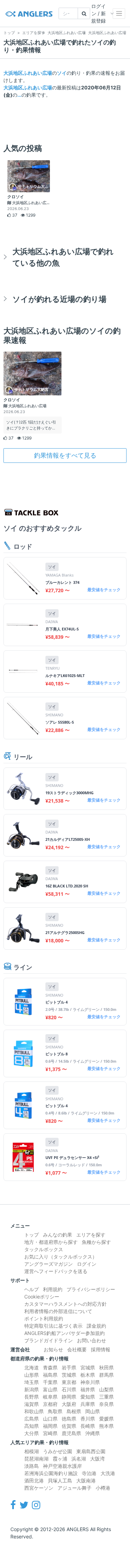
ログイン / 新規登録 (98, 13)
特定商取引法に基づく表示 (53, 1326)
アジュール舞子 (75, 1488)
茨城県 (69, 1375)
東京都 (69, 1382)
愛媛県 (106, 1419)
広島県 (31, 1419)
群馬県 (106, 1375)
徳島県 (69, 1419)
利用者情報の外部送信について (58, 1311)
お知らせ (53, 1349)
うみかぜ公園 (57, 1451)
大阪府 (69, 1404)
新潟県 (31, 1389)
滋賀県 (31, 1404)
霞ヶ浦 (60, 1459)
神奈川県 (90, 1382)
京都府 (50, 1404)
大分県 (31, 1433)
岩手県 (69, 1367)
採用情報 (100, 1349)
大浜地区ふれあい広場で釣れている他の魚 (63, 257)
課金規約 (96, 1326)
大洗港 (108, 1473)
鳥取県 (55, 1411)
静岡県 (69, 1397)
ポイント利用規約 (43, 1318)
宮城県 (87, 1367)
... (19, 95)
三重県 (106, 1397)
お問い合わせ (91, 1340)
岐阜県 (50, 1397)
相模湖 (31, 1451)
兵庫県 (87, 1404)
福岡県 (50, 1426)
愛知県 (87, 1397)
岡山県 (92, 1411)
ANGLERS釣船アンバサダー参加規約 (64, 1333)
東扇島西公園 (90, 1451)
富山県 (50, 1389)
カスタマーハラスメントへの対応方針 (65, 1304)
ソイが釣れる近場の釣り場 (59, 299)
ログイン (86, 1264)
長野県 (31, 1397)
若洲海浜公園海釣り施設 (51, 1473)
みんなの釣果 (57, 1235)
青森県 (50, 1367)
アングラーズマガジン (48, 1264)
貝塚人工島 (60, 1480)
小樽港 (103, 1488)
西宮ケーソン (38, 1488)
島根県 (74, 1411)
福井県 (87, 1389)
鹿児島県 (71, 1433)
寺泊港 (89, 1473)
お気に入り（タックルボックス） (60, 1257)
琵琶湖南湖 (36, 1459)
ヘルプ (31, 1289)
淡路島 (31, 1466)
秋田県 (106, 1367)
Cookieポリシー (41, 1297)
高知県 (31, 1426)
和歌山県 (34, 1411)
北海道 (31, 1367)
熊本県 (106, 1426)
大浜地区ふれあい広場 (27, 73)
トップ (31, 1235)
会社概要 (77, 1349)
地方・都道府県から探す (51, 1242)
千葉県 (50, 1382)
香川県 (87, 1419)
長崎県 (87, 1426)
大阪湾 (97, 1459)
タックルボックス (43, 1249)
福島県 (50, 1375)
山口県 (50, 1419)
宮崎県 (50, 1433)
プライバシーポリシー (91, 1289)
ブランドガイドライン (48, 1340)
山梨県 (106, 1389)
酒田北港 (34, 1480)
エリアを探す (90, 1235)
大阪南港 (86, 1480)
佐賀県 (69, 1426)
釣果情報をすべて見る (65, 455)
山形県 (31, 1375)
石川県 (69, 1389)
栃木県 (87, 1375)
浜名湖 (78, 1459)
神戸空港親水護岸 (62, 1466)
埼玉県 (31, 1382)
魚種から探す (96, 1242)
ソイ (62, 73)
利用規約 (52, 1289)
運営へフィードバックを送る (55, 1271)
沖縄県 (92, 1433)
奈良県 (106, 1404)
